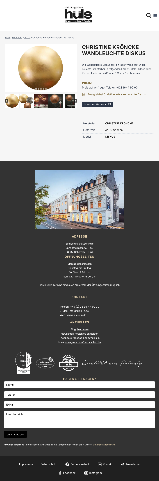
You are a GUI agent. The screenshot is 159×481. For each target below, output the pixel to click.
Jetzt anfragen (15, 434)
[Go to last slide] (6, 101)
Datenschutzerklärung (104, 444)
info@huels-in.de (79, 310)
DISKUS (110, 136)
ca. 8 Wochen (114, 130)
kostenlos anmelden (86, 333)
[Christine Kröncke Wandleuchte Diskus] (41, 68)
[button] (12, 101)
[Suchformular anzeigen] (149, 15)
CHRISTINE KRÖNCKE (119, 123)
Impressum (26, 464)
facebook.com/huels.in (86, 337)
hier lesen (83, 329)
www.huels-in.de (76, 315)
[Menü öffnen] (155, 15)
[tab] (36, 89)
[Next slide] (75, 101)
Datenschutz (49, 464)
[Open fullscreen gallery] (74, 89)
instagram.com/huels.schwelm (83, 342)
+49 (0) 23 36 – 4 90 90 (84, 306)
